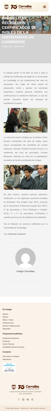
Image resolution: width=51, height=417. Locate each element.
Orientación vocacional (16, 234)
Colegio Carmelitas (25, 271)
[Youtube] (28, 399)
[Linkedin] (32, 399)
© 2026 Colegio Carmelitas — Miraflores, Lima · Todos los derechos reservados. (25, 408)
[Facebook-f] (19, 399)
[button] (44, 7)
